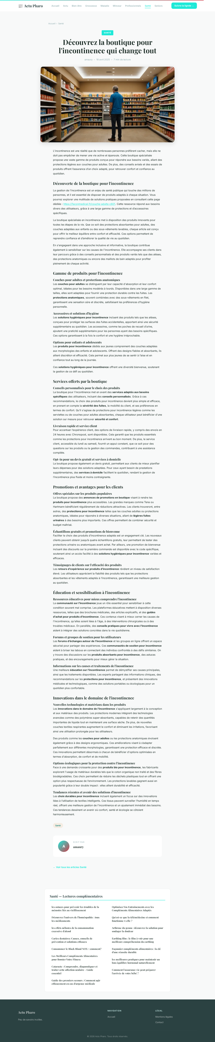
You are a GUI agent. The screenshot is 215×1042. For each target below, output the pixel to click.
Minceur (117, 5)
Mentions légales (164, 1016)
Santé (148, 5)
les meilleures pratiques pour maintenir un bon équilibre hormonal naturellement (136, 961)
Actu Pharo (30, 5)
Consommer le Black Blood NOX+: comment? (76, 948)
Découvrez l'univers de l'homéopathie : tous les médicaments (75, 919)
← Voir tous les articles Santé (69, 867)
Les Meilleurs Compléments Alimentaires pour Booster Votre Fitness (75, 957)
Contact (159, 1022)
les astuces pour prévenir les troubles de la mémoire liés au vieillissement (75, 908)
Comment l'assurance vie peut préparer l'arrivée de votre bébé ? (134, 971)
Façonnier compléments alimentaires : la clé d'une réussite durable (136, 950)
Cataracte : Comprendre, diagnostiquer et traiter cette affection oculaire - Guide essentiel (74, 970)
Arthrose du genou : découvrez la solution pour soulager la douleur (137, 929)
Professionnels (133, 5)
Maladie (105, 5)
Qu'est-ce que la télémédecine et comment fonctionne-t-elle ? (135, 919)
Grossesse (91, 5)
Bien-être (77, 5)
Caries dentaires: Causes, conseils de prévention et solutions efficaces (72, 940)
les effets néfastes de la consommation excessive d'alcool (73, 929)
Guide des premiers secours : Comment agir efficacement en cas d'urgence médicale (76, 982)
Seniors (159, 5)
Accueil (55, 5)
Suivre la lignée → (184, 5)
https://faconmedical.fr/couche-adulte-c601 (89, 204)
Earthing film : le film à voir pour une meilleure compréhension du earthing (133, 940)
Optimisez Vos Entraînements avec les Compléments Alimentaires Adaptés (133, 908)
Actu (65, 5)
